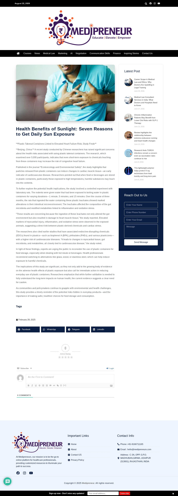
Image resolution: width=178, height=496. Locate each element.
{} (61, 385)
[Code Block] (54, 385)
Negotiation (81, 53)
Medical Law (49, 53)
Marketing (62, 53)
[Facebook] (150, 3)
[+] (64, 385)
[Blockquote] (50, 385)
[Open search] (146, 3)
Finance (117, 53)
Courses (27, 53)
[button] (28, 329)
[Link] (58, 385)
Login (111, 368)
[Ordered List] (43, 385)
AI (71, 53)
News (37, 53)
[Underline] (36, 385)
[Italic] (32, 385)
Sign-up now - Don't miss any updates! (66, 493)
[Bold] (28, 385)
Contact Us (147, 53)
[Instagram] (155, 3)
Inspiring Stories (131, 53)
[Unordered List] (47, 385)
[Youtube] (159, 3)
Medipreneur (88, 483)
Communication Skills (100, 53)
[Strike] (39, 385)
